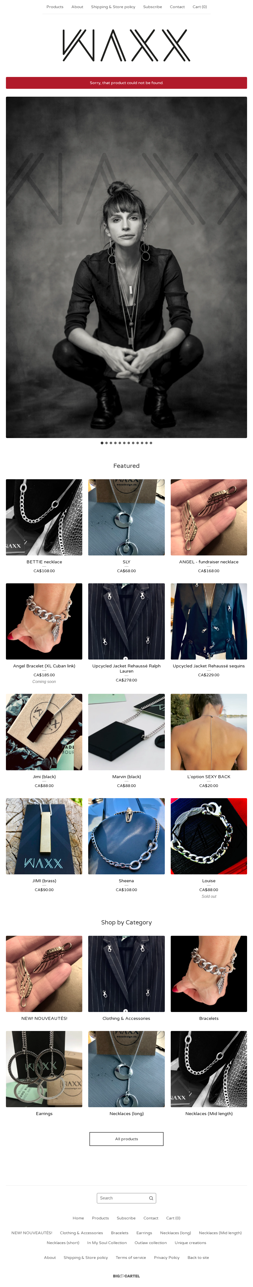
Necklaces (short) (63, 1242)
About (77, 6)
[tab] (102, 442)
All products (126, 1139)
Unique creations (190, 1242)
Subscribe (152, 6)
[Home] (126, 45)
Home (78, 1218)
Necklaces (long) (175, 1233)
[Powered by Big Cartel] (126, 1276)
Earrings (144, 1233)
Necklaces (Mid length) (220, 1233)
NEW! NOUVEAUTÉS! (31, 1233)
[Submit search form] (151, 1198)
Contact (177, 6)
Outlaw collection (151, 1242)
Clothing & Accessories (81, 1233)
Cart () (200, 6)
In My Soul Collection (107, 1242)
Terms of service (131, 1257)
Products (54, 6)
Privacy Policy (167, 1257)
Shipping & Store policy (113, 6)
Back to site (198, 1257)
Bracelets (119, 1233)
